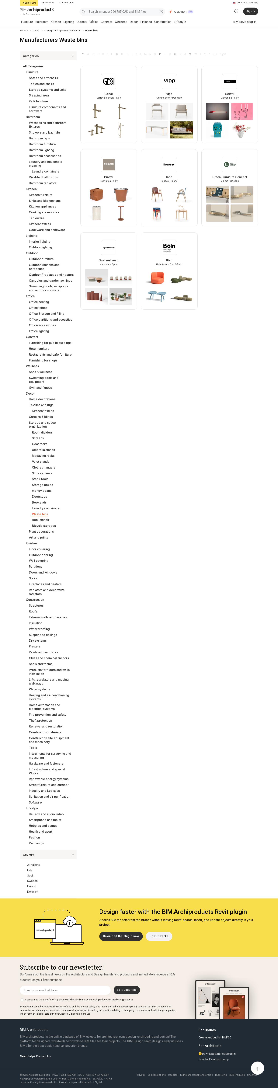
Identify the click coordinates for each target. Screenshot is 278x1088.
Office (94, 22)
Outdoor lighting (40, 247)
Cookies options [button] (157, 1075)
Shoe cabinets (42, 473)
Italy (29, 870)
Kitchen (56, 22)
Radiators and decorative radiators (47, 592)
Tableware (36, 218)
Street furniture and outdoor (49, 785)
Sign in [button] (250, 11)
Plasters (34, 646)
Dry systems (38, 640)
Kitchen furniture (41, 195)
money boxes (41, 491)
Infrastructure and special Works (47, 771)
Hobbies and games (43, 826)
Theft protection (40, 720)
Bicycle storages (44, 526)
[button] (181, 12)
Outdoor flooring (41, 555)
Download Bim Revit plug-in (219, 1053)
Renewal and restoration (46, 726)
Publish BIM (29, 3)
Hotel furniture (39, 348)
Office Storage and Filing (46, 314)
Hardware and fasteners (46, 763)
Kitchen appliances (42, 206)
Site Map (252, 1074)
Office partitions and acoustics (50, 319)
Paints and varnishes (43, 652)
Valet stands (40, 461)
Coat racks (39, 444)
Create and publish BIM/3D (215, 1037)
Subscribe (129, 990)
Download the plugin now (121, 936)
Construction (162, 22)
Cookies (172, 1074)
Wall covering (38, 561)
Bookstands (40, 520)
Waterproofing (39, 629)
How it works (159, 936)
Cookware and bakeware (47, 230)
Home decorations (42, 399)
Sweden (32, 880)
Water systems (39, 689)
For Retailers (66, 3)
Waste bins (40, 514)
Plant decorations (41, 531)
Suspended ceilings (43, 635)
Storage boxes (42, 485)
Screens (38, 438)
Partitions (35, 566)
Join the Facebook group (214, 1059)
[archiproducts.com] (37, 10)
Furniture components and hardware (47, 109)
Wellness (121, 22)
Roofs (33, 611)
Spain (30, 875)
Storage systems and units (47, 90)
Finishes (146, 22)
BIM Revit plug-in (244, 22)
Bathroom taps (39, 138)
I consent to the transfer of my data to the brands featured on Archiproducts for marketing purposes (79, 999)
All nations (33, 864)
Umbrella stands (43, 450)
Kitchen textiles (40, 224)
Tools (33, 748)
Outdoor (82, 22)
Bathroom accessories (45, 156)
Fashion (34, 837)
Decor (134, 22)
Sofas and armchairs (43, 78)
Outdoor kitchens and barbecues (44, 267)
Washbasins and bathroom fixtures (47, 125)
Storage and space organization (42, 424)
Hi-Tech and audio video (46, 814)
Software (35, 802)
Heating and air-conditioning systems (49, 697)
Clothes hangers (43, 467)
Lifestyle (180, 22)
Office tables (38, 308)
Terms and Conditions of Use (196, 1074)
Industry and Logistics (44, 791)
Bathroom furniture (42, 144)
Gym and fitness (40, 387)
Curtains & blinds (41, 417)
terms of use (64, 1006)
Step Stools (40, 479)
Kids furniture (38, 101)
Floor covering (39, 549)
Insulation (35, 623)
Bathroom (41, 22)
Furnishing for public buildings (50, 343)
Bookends (39, 502)
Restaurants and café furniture (50, 354)
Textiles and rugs (41, 405)
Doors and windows (43, 572)
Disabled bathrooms (43, 177)
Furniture (27, 22)
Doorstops (39, 496)
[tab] (53, 3)
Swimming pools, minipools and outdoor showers (48, 288)
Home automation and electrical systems (44, 707)
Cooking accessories (44, 212)
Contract (106, 22)
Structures (36, 605)
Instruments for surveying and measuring (50, 755)
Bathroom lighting (41, 150)
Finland (31, 886)
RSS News (221, 1074)
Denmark (32, 891)
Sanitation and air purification (49, 796)
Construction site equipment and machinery (49, 740)
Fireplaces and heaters (45, 584)
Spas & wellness (40, 372)
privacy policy (88, 1006)
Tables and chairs (41, 84)
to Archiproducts (31, 14)
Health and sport (40, 831)
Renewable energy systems (48, 779)
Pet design (36, 843)
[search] (83, 12)
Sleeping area (39, 95)
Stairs (33, 578)
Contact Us (43, 1056)
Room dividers (42, 432)
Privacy (141, 1074)
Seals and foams (40, 664)
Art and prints (38, 537)
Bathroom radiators (42, 183)
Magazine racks (43, 456)
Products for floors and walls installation (49, 672)
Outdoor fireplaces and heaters (51, 275)
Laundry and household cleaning (45, 164)
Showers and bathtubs (45, 132)
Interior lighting (39, 241)
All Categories (33, 66)
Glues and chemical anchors (49, 658)
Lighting (68, 22)
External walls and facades (48, 617)
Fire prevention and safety (47, 715)
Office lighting (39, 331)
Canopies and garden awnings (50, 280)
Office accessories (42, 325)
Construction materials (45, 732)
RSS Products (237, 1074)
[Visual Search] (161, 12)
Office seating (39, 302)
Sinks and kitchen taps (45, 201)
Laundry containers (45, 171)
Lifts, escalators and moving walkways (49, 681)
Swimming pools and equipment (43, 380)
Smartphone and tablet (45, 820)
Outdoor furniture (41, 259)
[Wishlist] (236, 11)
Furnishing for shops (43, 360)
